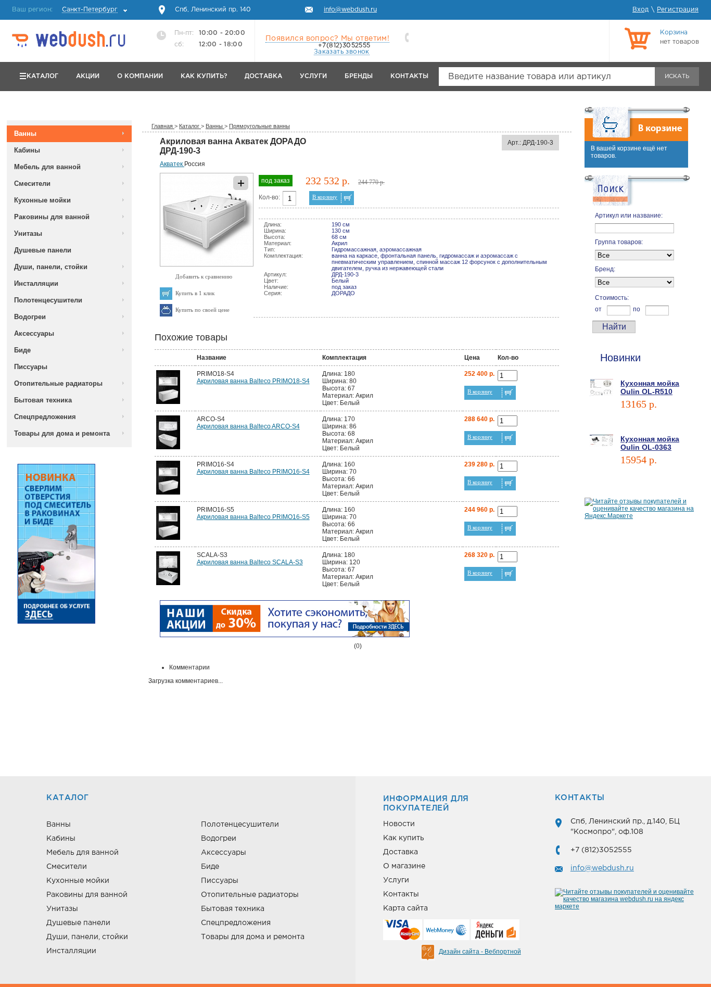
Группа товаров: (619, 242)
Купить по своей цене (202, 310)
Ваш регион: (65, 9)
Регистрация (678, 9)
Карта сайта (405, 908)
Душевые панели (42, 250)
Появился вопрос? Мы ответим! (327, 38)
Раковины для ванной (52, 217)
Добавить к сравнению (203, 276)
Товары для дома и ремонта (62, 433)
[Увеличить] (206, 264)
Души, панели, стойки (50, 267)
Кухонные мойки (42, 200)
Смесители (32, 183)
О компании (140, 76)
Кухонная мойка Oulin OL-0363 (649, 443)
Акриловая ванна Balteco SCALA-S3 (250, 562)
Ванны (25, 133)
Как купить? (204, 76)
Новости (399, 824)
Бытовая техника (43, 400)
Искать (677, 76)
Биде (22, 350)
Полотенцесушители (48, 300)
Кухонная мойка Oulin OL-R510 (649, 387)
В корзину (324, 197)
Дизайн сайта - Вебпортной (480, 951)
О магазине (404, 866)
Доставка (263, 76)
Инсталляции (36, 283)
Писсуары (30, 367)
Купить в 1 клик (194, 293)
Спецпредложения (45, 417)
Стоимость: (612, 297)
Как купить (403, 838)
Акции (87, 76)
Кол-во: (269, 197)
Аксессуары (34, 333)
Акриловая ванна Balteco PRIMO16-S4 (253, 471)
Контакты (409, 76)
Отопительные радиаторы (58, 383)
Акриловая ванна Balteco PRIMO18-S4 (253, 381)
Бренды (359, 76)
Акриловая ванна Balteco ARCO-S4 (248, 426)
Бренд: (605, 269)
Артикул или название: (629, 215)
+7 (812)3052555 (601, 850)
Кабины (27, 150)
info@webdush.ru (602, 868)
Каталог (42, 76)
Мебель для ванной (47, 167)
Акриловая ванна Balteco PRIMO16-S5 (253, 517)
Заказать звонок (342, 52)
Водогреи (30, 317)
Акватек (172, 164)
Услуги (313, 76)
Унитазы (28, 233)
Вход (640, 9)
